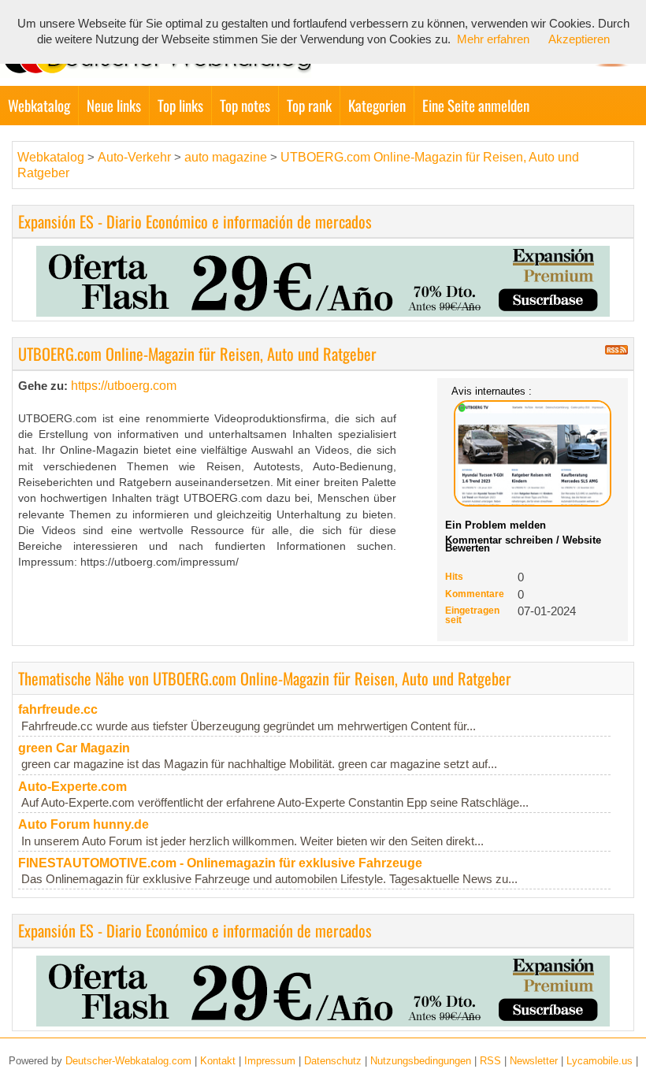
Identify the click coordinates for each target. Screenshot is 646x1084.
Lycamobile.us (599, 1061)
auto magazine (225, 157)
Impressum (269, 1061)
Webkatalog (39, 105)
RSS (490, 1061)
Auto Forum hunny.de (83, 824)
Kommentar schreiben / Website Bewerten (523, 544)
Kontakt (218, 1061)
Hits (454, 576)
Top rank (309, 105)
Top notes (245, 105)
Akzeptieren (579, 39)
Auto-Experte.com (72, 786)
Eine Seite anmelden (475, 105)
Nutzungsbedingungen (420, 1061)
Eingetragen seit (472, 615)
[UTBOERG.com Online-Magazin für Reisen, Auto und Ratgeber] (532, 453)
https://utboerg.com (123, 385)
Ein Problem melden (495, 525)
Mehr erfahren (493, 39)
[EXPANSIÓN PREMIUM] (323, 280)
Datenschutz (333, 1061)
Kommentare (474, 594)
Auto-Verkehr (134, 157)
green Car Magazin (74, 748)
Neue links (114, 105)
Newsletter (534, 1061)
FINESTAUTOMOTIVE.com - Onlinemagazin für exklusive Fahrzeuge (220, 863)
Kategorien (377, 105)
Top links (180, 105)
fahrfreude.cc (58, 709)
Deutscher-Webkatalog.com (128, 1061)
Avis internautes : (491, 390)
